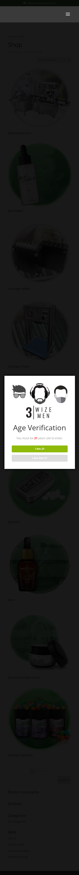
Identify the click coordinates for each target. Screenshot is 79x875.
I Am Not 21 (39, 458)
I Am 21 (39, 449)
